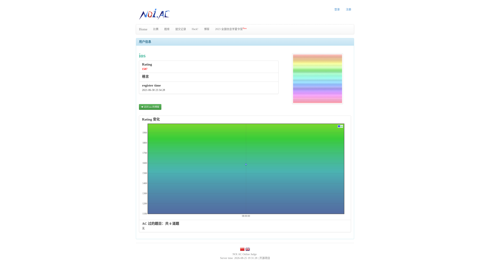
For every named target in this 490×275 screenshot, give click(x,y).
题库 (167, 29)
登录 (337, 9)
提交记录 (180, 29)
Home (143, 29)
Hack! (195, 29)
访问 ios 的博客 (151, 107)
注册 (348, 9)
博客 (206, 29)
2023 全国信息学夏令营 (231, 29)
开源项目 (264, 258)
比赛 (155, 29)
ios (341, 126)
